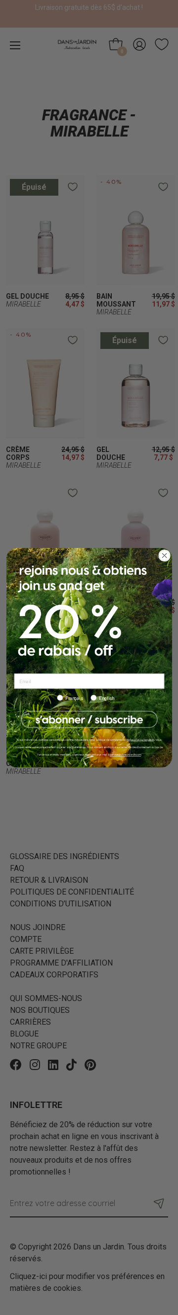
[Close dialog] (164, 555)
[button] (89, 719)
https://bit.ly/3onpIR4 (140, 739)
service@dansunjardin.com (124, 755)
